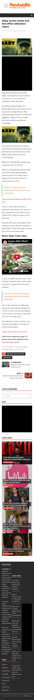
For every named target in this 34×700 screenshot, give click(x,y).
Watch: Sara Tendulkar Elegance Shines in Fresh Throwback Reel (15, 504)
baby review (7, 357)
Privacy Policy (6, 680)
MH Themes (27, 696)
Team (3, 684)
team (9, 580)
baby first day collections (15, 354)
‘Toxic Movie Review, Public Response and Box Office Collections (17, 458)
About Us (4, 664)
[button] (31, 15)
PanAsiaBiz (5, 569)
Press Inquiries (6, 677)
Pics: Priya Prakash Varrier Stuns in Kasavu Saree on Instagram (16, 550)
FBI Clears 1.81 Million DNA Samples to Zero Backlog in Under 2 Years (16, 656)
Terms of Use (5, 687)
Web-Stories (5, 690)
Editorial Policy (6, 671)
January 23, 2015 (8, 31)
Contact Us (5, 667)
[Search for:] (17, 396)
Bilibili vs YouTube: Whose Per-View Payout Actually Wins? (16, 481)
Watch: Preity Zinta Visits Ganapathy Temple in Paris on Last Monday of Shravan (16, 526)
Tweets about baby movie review (14, 332)
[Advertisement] (17, 73)
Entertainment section (10, 342)
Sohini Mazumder (20, 31)
